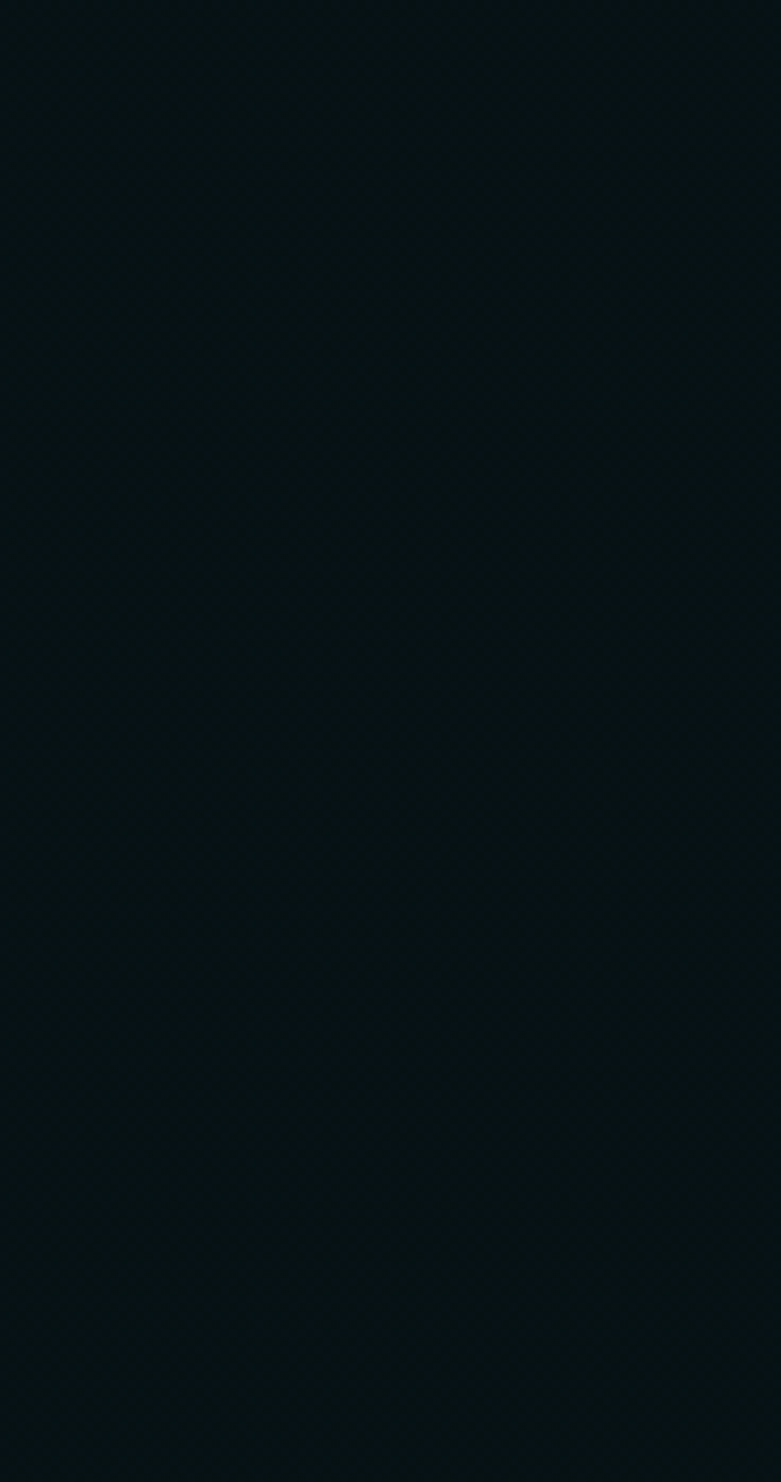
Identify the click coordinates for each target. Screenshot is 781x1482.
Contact (462, 29)
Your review (123, 529)
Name (112, 601)
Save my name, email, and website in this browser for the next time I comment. (275, 657)
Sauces (430, 252)
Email (300, 601)
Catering (346, 29)
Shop (405, 29)
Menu (287, 29)
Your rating (123, 482)
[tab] (125, 316)
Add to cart (473, 214)
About (235, 29)
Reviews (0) (121, 315)
